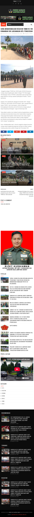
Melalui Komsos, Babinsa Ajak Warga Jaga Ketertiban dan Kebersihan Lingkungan (20, 304)
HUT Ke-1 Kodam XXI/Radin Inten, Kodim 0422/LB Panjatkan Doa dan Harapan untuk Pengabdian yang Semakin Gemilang (20, 289)
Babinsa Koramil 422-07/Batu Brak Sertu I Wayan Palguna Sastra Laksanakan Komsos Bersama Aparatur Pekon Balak (21, 319)
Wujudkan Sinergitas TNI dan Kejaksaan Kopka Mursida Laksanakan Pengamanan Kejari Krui (21, 341)
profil (3, 140)
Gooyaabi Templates (22, 514)
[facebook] (13, 3)
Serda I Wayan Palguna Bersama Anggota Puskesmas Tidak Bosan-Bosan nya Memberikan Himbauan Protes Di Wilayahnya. (21, 280)
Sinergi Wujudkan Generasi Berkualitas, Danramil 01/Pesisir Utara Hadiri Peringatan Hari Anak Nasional (21, 334)
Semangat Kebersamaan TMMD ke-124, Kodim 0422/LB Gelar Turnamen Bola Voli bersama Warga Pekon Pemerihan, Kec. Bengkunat (16, 180)
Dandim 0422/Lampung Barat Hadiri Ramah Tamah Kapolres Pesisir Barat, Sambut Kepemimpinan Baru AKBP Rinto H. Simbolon (21, 460)
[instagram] (18, 3)
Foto (3, 388)
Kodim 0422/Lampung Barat (14, 512)
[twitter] (16, 3)
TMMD (30, 33)
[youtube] (21, 3)
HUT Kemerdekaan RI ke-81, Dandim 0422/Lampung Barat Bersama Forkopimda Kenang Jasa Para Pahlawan (20, 419)
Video (3, 403)
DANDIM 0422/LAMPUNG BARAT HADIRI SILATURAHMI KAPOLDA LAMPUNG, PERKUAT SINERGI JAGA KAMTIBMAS (21, 451)
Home (3, 24)
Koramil (4, 393)
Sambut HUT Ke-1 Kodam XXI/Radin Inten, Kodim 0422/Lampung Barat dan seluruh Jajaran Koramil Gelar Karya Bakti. (21, 311)
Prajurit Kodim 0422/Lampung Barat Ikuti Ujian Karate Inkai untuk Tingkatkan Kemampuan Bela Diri (20, 348)
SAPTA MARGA (13, 325)
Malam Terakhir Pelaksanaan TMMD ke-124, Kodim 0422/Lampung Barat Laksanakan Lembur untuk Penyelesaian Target (16, 164)
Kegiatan (27, 33)
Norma (3, 396)
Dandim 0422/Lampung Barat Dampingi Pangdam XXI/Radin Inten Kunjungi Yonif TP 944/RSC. (21, 297)
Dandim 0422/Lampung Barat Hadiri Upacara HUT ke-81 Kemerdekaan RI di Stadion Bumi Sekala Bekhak (21, 428)
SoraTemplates (15, 514)
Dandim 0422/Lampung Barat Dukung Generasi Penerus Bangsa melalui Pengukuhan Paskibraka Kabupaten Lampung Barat (21, 469)
